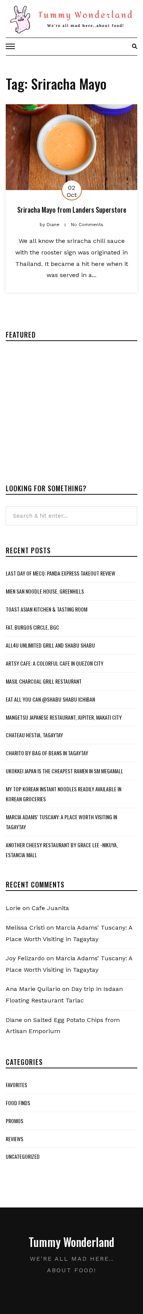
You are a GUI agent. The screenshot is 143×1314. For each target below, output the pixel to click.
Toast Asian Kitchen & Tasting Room (46, 609)
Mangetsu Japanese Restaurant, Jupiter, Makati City (64, 717)
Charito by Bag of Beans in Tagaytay (47, 753)
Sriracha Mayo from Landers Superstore (71, 210)
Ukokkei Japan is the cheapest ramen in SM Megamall (64, 771)
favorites (16, 1085)
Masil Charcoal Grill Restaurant (44, 681)
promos (14, 1121)
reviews (14, 1139)
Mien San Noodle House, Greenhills (45, 591)
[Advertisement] (70, 406)
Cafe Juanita (50, 908)
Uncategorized (23, 1156)
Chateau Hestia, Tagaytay (34, 735)
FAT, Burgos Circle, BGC (32, 627)
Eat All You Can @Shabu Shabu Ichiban (50, 699)
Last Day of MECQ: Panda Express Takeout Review (60, 573)
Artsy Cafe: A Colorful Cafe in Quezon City (54, 663)
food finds (18, 1103)
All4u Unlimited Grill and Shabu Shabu (50, 645)
